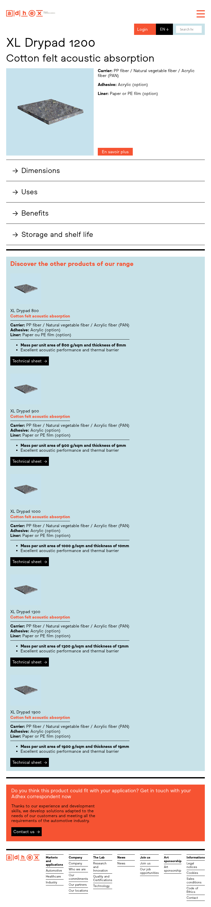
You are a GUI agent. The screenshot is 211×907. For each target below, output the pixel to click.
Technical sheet (29, 361)
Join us (145, 863)
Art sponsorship (172, 868)
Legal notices (192, 865)
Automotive (54, 870)
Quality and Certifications (102, 878)
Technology (101, 886)
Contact (192, 898)
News (121, 863)
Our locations (78, 890)
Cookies (192, 873)
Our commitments (78, 877)
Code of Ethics (192, 890)
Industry (51, 882)
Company (75, 863)
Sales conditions (194, 880)
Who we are (77, 869)
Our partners (78, 884)
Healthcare (53, 876)
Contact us (26, 831)
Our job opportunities (149, 871)
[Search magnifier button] (198, 29)
